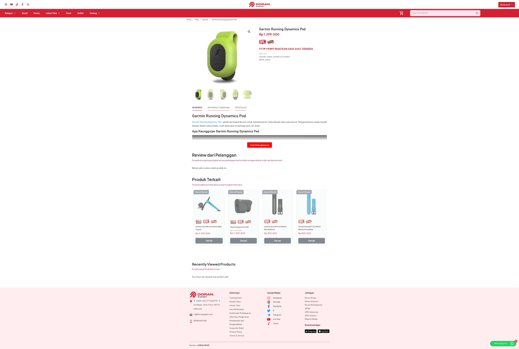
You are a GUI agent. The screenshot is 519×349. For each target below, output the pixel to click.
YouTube (276, 319)
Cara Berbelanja (236, 309)
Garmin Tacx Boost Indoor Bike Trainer (208, 228)
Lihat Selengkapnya (259, 145)
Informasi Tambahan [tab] (218, 108)
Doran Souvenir (311, 301)
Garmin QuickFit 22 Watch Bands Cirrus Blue (309, 228)
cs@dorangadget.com (203, 314)
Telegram (277, 315)
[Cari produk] (477, 13)
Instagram (277, 298)
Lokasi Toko (234, 305)
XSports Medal (311, 319)
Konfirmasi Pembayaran (240, 313)
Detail (209, 240)
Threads (276, 302)
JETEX (307, 309)
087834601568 (200, 321)
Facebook (277, 306)
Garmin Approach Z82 (239, 227)
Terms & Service (236, 336)
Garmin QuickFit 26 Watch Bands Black (275, 228)
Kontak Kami (235, 302)
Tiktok (276, 324)
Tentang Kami (235, 298)
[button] (249, 31)
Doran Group (310, 298)
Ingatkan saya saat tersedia (294, 48)
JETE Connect (311, 316)
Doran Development (313, 305)
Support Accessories (281, 57)
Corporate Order (236, 328)
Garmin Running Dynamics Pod (207, 122)
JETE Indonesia (311, 312)
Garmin (269, 57)
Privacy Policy (235, 332)
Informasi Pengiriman (239, 317)
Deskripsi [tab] (197, 108)
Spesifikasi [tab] (241, 108)
